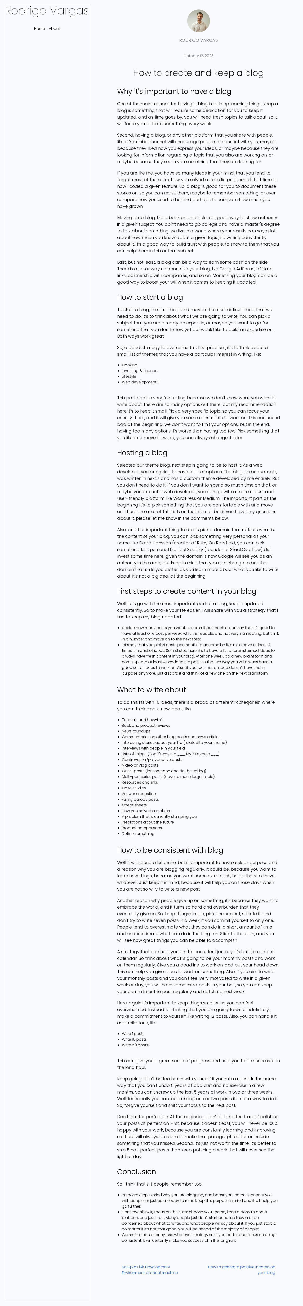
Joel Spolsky (190, 549)
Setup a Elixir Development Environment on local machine (150, 1269)
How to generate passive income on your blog (241, 1269)
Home (39, 28)
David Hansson (155, 543)
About (54, 28)
